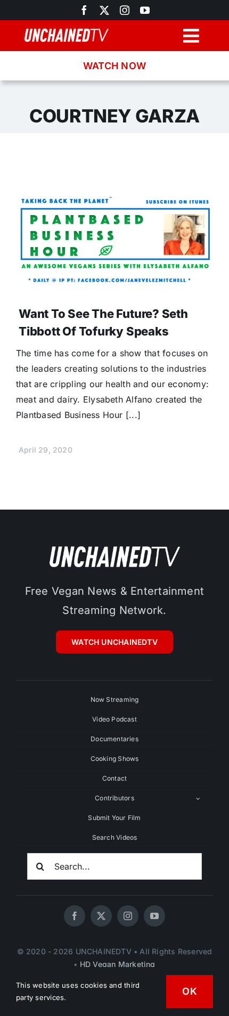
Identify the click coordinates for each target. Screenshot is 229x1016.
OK (189, 991)
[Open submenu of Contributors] (198, 798)
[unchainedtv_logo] (114, 545)
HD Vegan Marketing (118, 964)
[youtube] (145, 10)
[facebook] (74, 916)
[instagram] (124, 10)
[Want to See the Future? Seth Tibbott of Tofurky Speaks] (114, 191)
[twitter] (104, 10)
